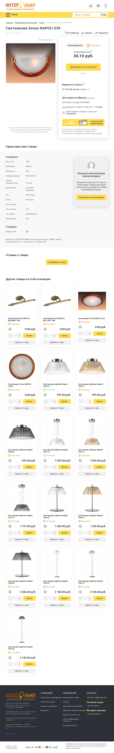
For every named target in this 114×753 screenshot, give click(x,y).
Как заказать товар (71, 698)
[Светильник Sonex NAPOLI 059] (30, 80)
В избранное (73, 33)
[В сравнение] (10, 329)
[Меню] (8, 15)
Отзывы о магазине (49, 706)
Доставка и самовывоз (73, 706)
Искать (104, 15)
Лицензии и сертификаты (51, 698)
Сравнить (88, 33)
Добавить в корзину (83, 67)
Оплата (66, 702)
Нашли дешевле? (75, 45)
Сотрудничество (70, 725)
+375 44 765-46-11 (93, 706)
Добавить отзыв (57, 262)
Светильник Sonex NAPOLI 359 (91, 318)
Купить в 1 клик (22, 342)
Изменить (91, 98)
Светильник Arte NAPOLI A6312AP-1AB (54, 319)
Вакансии (45, 710)
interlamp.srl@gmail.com (97, 698)
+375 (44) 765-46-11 (94, 714)
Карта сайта (10, 734)
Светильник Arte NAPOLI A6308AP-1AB (19, 319)
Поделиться (103, 33)
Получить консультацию (91, 197)
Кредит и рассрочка (71, 715)
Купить (29, 336)
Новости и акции (48, 702)
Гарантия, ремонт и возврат (74, 710)
